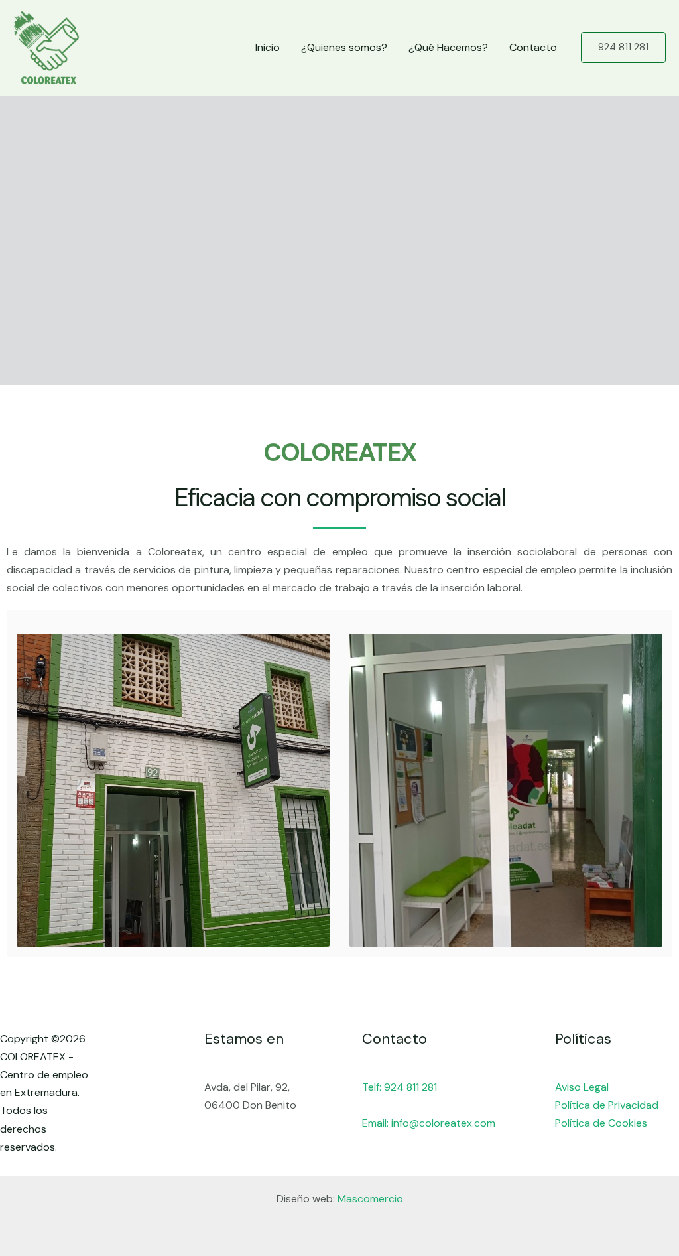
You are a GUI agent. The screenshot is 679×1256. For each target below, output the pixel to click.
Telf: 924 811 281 (399, 1087)
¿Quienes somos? (344, 47)
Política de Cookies (601, 1123)
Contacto (533, 47)
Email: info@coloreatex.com (428, 1123)
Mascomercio (370, 1199)
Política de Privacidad (606, 1105)
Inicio (267, 47)
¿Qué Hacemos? (448, 47)
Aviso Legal (582, 1087)
